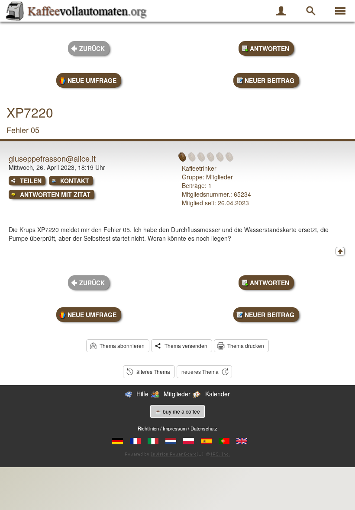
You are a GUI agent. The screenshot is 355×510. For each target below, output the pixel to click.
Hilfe (142, 393)
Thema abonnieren (122, 345)
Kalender (217, 393)
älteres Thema (153, 371)
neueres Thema (200, 371)
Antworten (269, 48)
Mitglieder (177, 393)
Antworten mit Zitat (55, 194)
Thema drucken (245, 345)
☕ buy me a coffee (177, 411)
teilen (31, 180)
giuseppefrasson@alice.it (52, 158)
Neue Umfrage (92, 80)
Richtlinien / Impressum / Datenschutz (177, 428)
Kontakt (74, 180)
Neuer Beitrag (269, 80)
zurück (92, 48)
